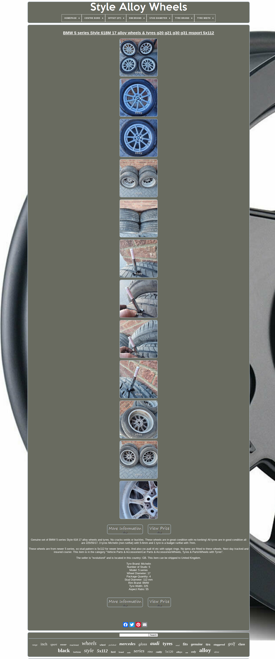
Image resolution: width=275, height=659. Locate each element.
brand (121, 652)
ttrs (208, 644)
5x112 (102, 650)
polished (112, 645)
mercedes (127, 643)
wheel (103, 645)
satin (128, 652)
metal (178, 645)
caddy (159, 652)
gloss (143, 644)
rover (63, 644)
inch (44, 644)
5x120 (169, 651)
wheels (89, 643)
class (241, 644)
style (89, 650)
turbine (77, 652)
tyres (168, 643)
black (64, 650)
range (34, 645)
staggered (219, 644)
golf (231, 643)
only (193, 651)
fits (185, 644)
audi (154, 643)
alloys (179, 652)
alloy (205, 650)
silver (216, 652)
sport (53, 644)
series (139, 650)
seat (186, 652)
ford (113, 652)
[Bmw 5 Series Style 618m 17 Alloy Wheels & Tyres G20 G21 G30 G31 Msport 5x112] (138, 58)
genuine (197, 644)
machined (74, 645)
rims (150, 651)
